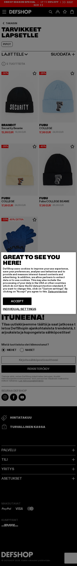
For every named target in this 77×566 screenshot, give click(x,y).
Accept (17, 301)
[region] (38, 283)
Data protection (57, 291)
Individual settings (19, 309)
